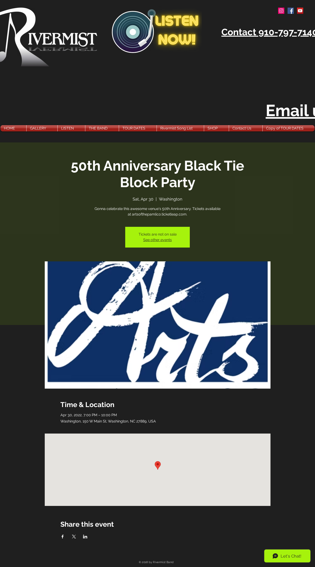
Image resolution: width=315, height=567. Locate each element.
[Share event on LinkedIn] (85, 536)
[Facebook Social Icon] (291, 11)
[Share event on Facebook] (62, 536)
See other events (157, 240)
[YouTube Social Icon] (300, 11)
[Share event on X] (74, 536)
